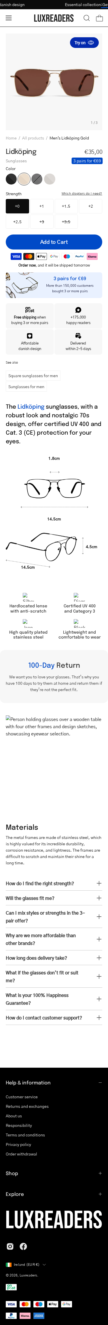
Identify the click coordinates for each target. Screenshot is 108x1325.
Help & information (28, 1082)
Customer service (22, 1096)
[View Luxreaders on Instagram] (10, 1246)
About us (14, 1116)
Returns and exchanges (27, 1106)
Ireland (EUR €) (27, 1264)
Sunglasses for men (26, 386)
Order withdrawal (21, 1154)
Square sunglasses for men (33, 375)
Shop (12, 1173)
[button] (87, 18)
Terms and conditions (25, 1135)
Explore (15, 1194)
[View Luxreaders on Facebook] (23, 1246)
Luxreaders (28, 1275)
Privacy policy (18, 1144)
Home (11, 138)
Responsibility (19, 1125)
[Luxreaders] (54, 18)
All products (33, 138)
